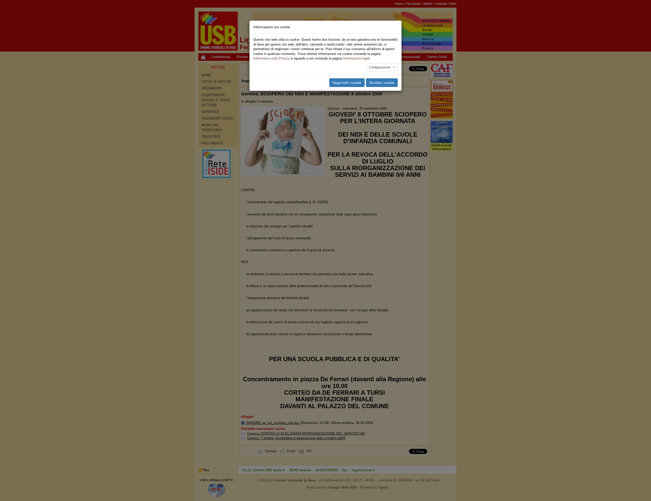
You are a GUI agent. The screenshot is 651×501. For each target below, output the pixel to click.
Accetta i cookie (381, 83)
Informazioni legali (356, 58)
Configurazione (380, 67)
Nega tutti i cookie (347, 83)
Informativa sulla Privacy (271, 58)
